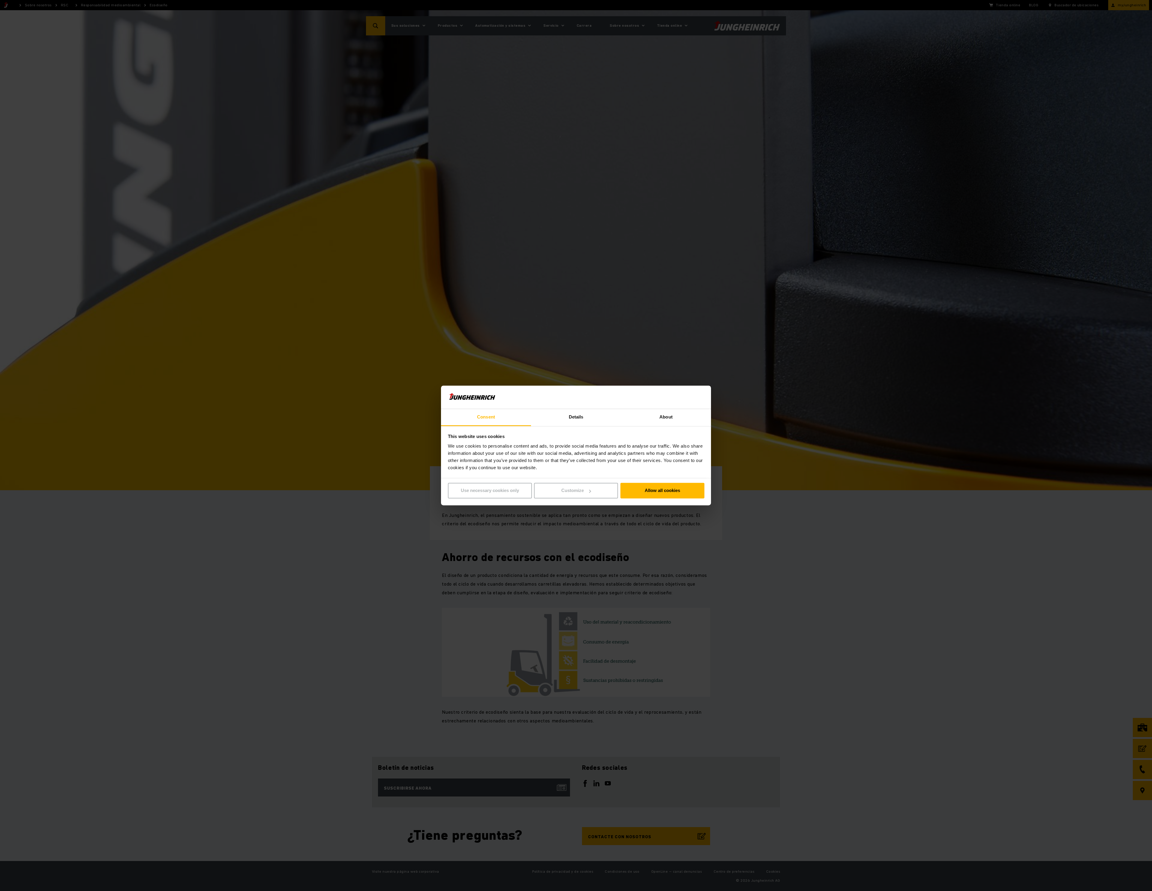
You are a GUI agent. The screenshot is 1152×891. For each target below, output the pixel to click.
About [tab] (666, 416)
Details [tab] (576, 416)
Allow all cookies (662, 490)
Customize (572, 490)
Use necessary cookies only (490, 490)
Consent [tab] (486, 416)
